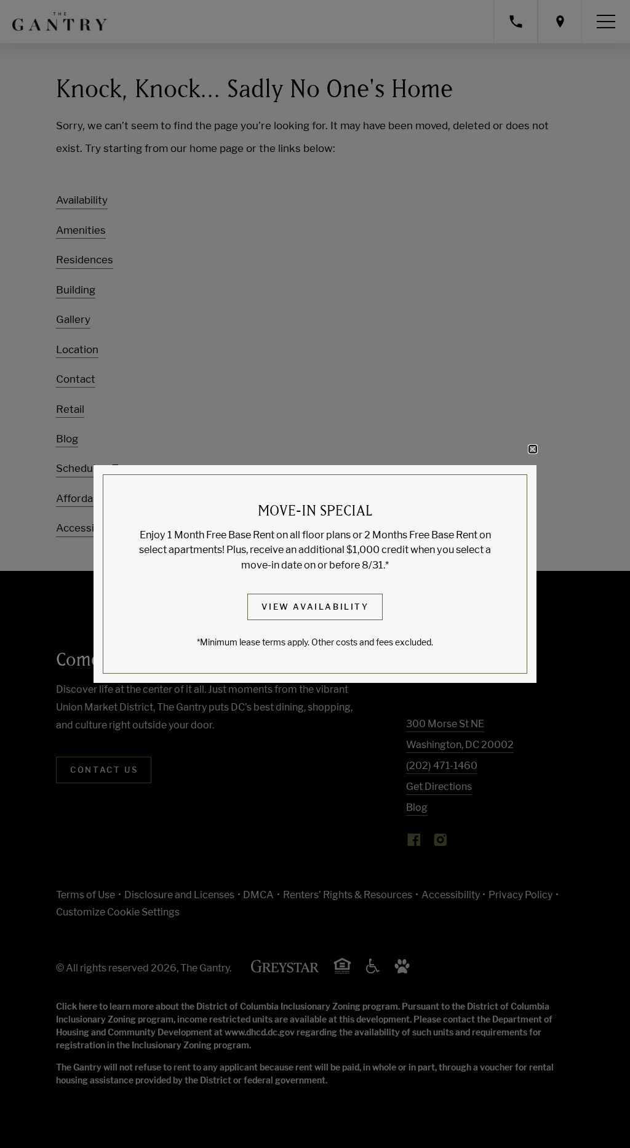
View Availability (315, 607)
